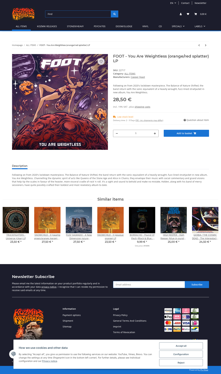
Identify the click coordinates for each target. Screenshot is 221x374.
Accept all (181, 345)
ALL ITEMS (129, 73)
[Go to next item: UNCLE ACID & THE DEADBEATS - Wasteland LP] (205, 45)
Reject (181, 362)
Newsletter (200, 3)
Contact (185, 3)
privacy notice (48, 286)
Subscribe (197, 284)
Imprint (117, 326)
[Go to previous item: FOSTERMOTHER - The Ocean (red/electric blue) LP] (199, 45)
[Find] (114, 14)
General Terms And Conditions (129, 320)
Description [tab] (20, 165)
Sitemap (67, 326)
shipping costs (142, 106)
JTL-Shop (204, 370)
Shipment (68, 320)
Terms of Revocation (124, 332)
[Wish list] (188, 14)
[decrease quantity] (116, 133)
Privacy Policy (120, 315)
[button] (180, 14)
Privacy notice (49, 361)
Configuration (181, 354)
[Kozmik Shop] (23, 14)
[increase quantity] (154, 133)
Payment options (72, 315)
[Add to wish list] (101, 61)
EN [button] (171, 3)
